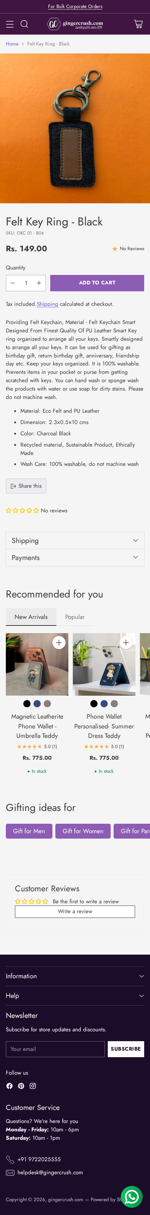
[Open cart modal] (138, 23)
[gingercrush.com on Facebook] (9, 1087)
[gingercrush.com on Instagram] (32, 1087)
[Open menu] (9, 23)
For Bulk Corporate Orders (75, 6)
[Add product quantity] (39, 283)
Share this (30, 486)
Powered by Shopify (112, 1199)
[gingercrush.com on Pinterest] (21, 1087)
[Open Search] (24, 23)
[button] (23, 511)
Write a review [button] (75, 911)
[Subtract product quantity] (12, 283)
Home (12, 43)
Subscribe (126, 1048)
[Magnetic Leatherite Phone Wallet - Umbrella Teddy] (37, 664)
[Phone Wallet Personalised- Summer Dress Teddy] (104, 664)
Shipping (47, 304)
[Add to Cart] (59, 642)
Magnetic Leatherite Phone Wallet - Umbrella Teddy (37, 726)
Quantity (15, 268)
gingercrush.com (65, 1199)
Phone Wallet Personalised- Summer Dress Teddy (104, 726)
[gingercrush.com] (75, 24)
